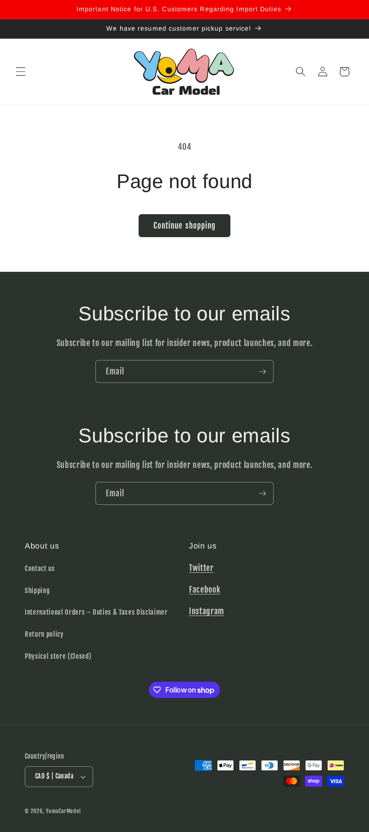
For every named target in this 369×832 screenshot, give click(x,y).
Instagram (206, 611)
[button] (21, 71)
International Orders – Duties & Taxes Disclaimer (96, 611)
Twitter (201, 568)
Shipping (37, 590)
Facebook (204, 589)
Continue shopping (184, 225)
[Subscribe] (262, 371)
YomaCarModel (63, 811)
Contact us (40, 568)
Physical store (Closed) (58, 656)
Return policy (44, 634)
